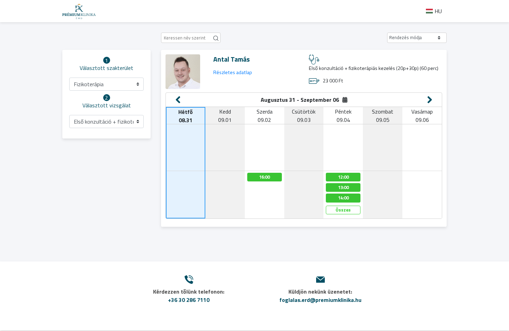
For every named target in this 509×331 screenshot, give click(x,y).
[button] (417, 38)
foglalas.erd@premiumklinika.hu (320, 300)
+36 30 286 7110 (188, 300)
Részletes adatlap (232, 72)
